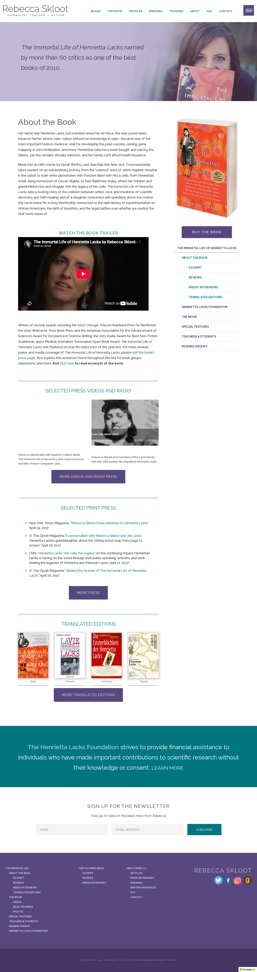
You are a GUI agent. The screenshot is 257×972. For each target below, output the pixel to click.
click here (67, 363)
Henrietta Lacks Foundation (204, 307)
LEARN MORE (168, 768)
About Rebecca (136, 868)
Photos (18, 911)
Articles (135, 11)
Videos (17, 902)
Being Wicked (148, 960)
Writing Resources (143, 887)
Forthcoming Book (91, 868)
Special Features (195, 326)
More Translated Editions (88, 695)
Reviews (195, 277)
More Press (88, 593)
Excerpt (195, 267)
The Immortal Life (17, 868)
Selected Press (23, 906)
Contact (225, 11)
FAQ (209, 11)
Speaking (155, 11)
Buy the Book (206, 232)
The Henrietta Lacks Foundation (73, 747)
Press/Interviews (203, 287)
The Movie (114, 11)
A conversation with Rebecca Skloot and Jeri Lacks (103, 536)
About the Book (194, 257)
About (195, 11)
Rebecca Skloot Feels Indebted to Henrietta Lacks (109, 523)
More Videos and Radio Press (88, 477)
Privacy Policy (167, 960)
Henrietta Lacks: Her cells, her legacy (66, 553)
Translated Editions (205, 297)
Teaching (176, 11)
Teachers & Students (199, 336)
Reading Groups (194, 346)
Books (96, 11)
